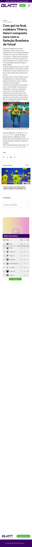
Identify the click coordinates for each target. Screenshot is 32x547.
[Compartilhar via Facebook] (3, 157)
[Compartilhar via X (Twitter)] (7, 157)
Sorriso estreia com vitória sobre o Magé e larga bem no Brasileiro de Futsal (14, 188)
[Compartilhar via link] (14, 157)
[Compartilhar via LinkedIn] (11, 157)
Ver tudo (27, 165)
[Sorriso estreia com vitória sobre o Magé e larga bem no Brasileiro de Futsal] (16, 176)
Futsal (4, 152)
